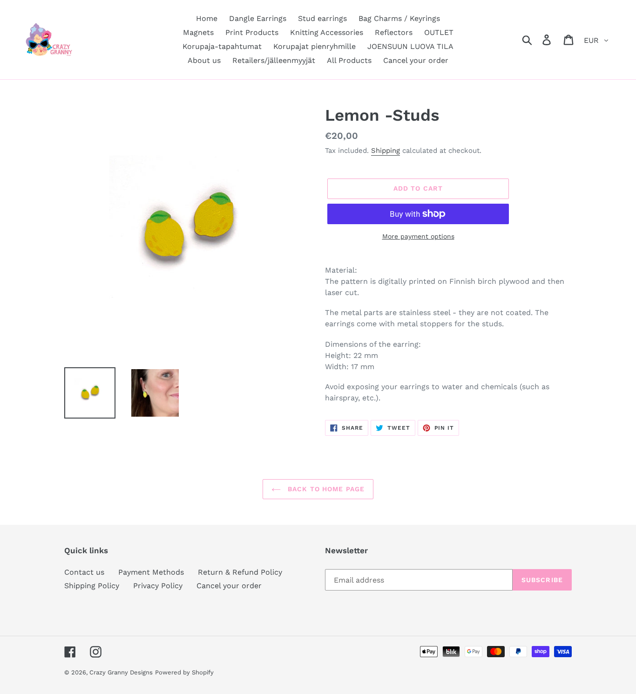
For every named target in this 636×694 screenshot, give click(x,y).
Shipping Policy (91, 585)
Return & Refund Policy (240, 572)
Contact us (84, 572)
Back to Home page (325, 489)
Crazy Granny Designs (121, 672)
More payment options (418, 236)
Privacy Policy (158, 585)
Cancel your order (229, 585)
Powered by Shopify (184, 672)
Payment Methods (151, 572)
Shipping (385, 150)
